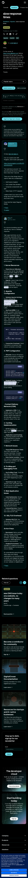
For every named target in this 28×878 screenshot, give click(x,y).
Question (6, 27)
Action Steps (9, 528)
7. (11, 446)
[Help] (24, 97)
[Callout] (3, 97)
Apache (12, 21)
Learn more (7, 687)
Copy (20, 366)
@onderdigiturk (13, 154)
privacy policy (14, 857)
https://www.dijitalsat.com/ (10, 53)
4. (12, 351)
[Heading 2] (17, 95)
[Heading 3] (18, 95)
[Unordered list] (20, 95)
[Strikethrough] (8, 95)
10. (12, 515)
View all (6, 582)
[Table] (5, 97)
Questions (14, 7)
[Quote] (23, 95)
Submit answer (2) (8, 88)
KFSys (9, 217)
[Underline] (7, 95)
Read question (8, 614)
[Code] (7, 97)
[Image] (12, 95)
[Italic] (5, 95)
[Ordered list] (21, 95)
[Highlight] (13, 95)
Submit (9, 754)
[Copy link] (16, 34)
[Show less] (23, 143)
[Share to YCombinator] (13, 34)
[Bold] (3, 95)
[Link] (10, 95)
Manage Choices (14, 875)
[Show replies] (9, 210)
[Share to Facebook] (7, 34)
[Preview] (22, 97)
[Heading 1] (15, 95)
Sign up (14, 819)
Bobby (10, 143)
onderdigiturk (14, 43)
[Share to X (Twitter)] (4, 34)
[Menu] (25, 2)
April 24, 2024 (11, 219)
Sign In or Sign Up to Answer (12, 119)
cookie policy (19, 864)
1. (11, 265)
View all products (14, 786)
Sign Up (6, 654)
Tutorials (5, 7)
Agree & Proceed (14, 869)
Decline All (14, 872)
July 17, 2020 (12, 145)
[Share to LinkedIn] (10, 34)
